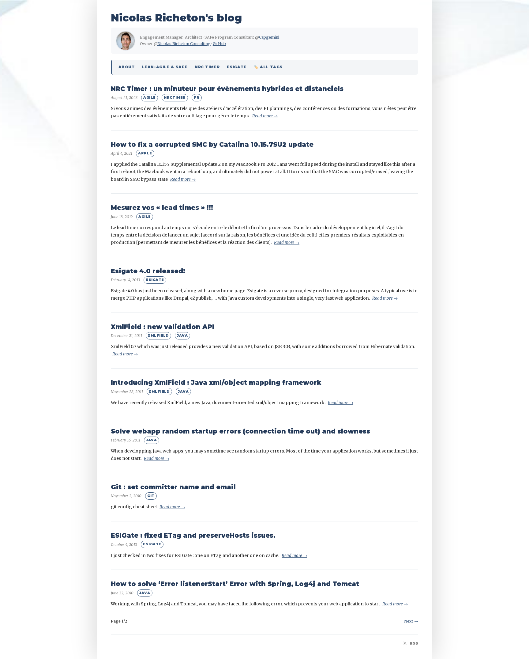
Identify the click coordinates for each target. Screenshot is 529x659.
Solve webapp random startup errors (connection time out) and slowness (240, 431)
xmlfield (158, 335)
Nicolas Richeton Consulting (184, 43)
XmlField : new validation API (162, 327)
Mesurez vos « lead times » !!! (162, 207)
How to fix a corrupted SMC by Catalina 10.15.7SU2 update (212, 144)
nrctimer (175, 97)
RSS (413, 643)
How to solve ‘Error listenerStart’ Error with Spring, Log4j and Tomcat (235, 584)
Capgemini (269, 37)
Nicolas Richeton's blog (176, 18)
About (126, 67)
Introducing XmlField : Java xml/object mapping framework (216, 382)
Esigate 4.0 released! (148, 271)
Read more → (265, 116)
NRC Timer (207, 67)
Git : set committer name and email (173, 487)
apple (145, 153)
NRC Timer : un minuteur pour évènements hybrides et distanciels (227, 89)
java (182, 335)
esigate (155, 280)
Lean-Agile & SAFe (165, 67)
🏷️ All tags (268, 67)
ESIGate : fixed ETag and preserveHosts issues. (193, 535)
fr (196, 97)
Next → (411, 621)
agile (149, 97)
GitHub (219, 43)
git (150, 496)
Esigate (237, 67)
